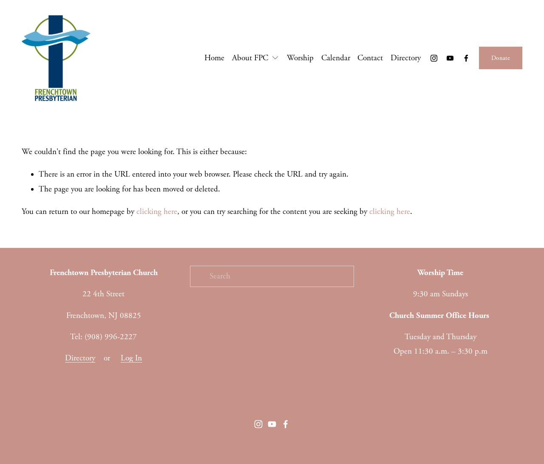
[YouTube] (450, 58)
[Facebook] (466, 58)
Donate (500, 58)
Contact (370, 58)
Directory (406, 58)
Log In (131, 358)
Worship (300, 58)
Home (214, 58)
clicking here (156, 212)
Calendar (335, 58)
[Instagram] (434, 58)
